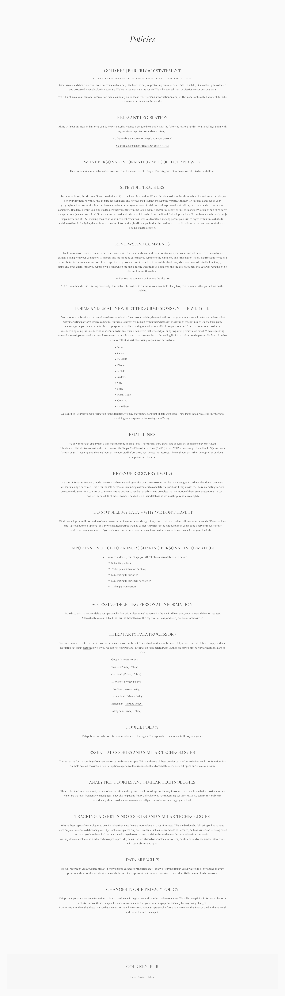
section (87, 647)
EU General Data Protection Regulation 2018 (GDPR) (142, 138)
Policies (151, 976)
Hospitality (33, 15)
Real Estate (52, 15)
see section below (85, 214)
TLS (209, 448)
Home (133, 976)
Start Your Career (259, 15)
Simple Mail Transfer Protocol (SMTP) (143, 448)
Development (71, 15)
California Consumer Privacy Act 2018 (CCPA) (142, 145)
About (18, 15)
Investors (237, 15)
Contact (142, 976)
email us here (146, 613)
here (211, 530)
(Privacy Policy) (129, 659)
